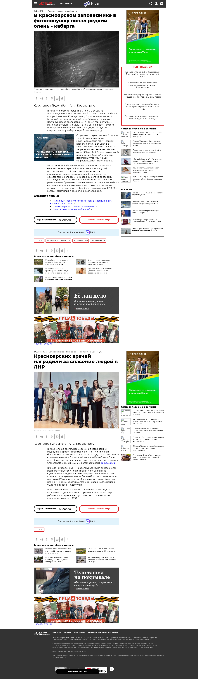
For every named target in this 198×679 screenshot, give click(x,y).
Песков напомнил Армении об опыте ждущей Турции (147, 194)
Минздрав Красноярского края (47, 430)
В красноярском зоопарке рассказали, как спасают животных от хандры (99, 262)
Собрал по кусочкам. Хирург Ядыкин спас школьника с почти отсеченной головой (148, 412)
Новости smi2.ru (43, 343)
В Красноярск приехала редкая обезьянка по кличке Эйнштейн (58, 278)
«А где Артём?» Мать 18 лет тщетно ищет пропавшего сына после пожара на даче (147, 134)
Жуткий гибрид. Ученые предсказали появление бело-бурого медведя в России (148, 179)
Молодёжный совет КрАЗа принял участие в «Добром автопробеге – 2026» (56, 559)
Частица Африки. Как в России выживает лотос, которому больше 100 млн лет (147, 421)
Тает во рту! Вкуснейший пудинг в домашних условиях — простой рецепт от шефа (147, 457)
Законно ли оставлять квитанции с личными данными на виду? (142, 117)
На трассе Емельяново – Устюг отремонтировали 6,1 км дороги (101, 550)
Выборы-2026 (79, 632)
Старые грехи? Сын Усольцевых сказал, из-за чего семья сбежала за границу (148, 430)
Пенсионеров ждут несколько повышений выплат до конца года (146, 220)
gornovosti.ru (108, 463)
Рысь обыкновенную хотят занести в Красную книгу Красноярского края (56, 262)
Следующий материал (77, 672)
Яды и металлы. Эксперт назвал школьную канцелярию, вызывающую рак (146, 170)
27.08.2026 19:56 (40, 352)
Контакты (57, 632)
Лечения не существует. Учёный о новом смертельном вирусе (147, 151)
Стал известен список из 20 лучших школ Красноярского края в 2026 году (142, 106)
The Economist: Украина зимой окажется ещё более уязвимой (145, 203)
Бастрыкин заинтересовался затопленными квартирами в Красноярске (142, 85)
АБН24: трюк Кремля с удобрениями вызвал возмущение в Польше (147, 229)
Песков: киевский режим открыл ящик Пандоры (145, 212)
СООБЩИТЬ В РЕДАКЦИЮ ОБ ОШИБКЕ (103, 632)
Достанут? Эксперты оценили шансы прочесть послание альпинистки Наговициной (148, 439)
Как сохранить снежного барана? (71, 209)
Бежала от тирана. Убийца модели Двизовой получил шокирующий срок (142, 74)
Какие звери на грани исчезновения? (74, 206)
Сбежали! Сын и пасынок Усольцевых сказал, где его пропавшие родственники (148, 448)
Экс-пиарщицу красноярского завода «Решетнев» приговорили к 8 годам (142, 96)
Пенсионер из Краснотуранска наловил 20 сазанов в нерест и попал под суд (58, 551)
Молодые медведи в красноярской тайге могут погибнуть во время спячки (57, 271)
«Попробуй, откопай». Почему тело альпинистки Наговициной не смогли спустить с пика (147, 161)
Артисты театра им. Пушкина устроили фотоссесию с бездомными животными (100, 271)
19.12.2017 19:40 (40, 11)
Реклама (67, 632)
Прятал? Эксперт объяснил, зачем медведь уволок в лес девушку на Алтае (147, 143)
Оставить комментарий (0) (99, 220)
